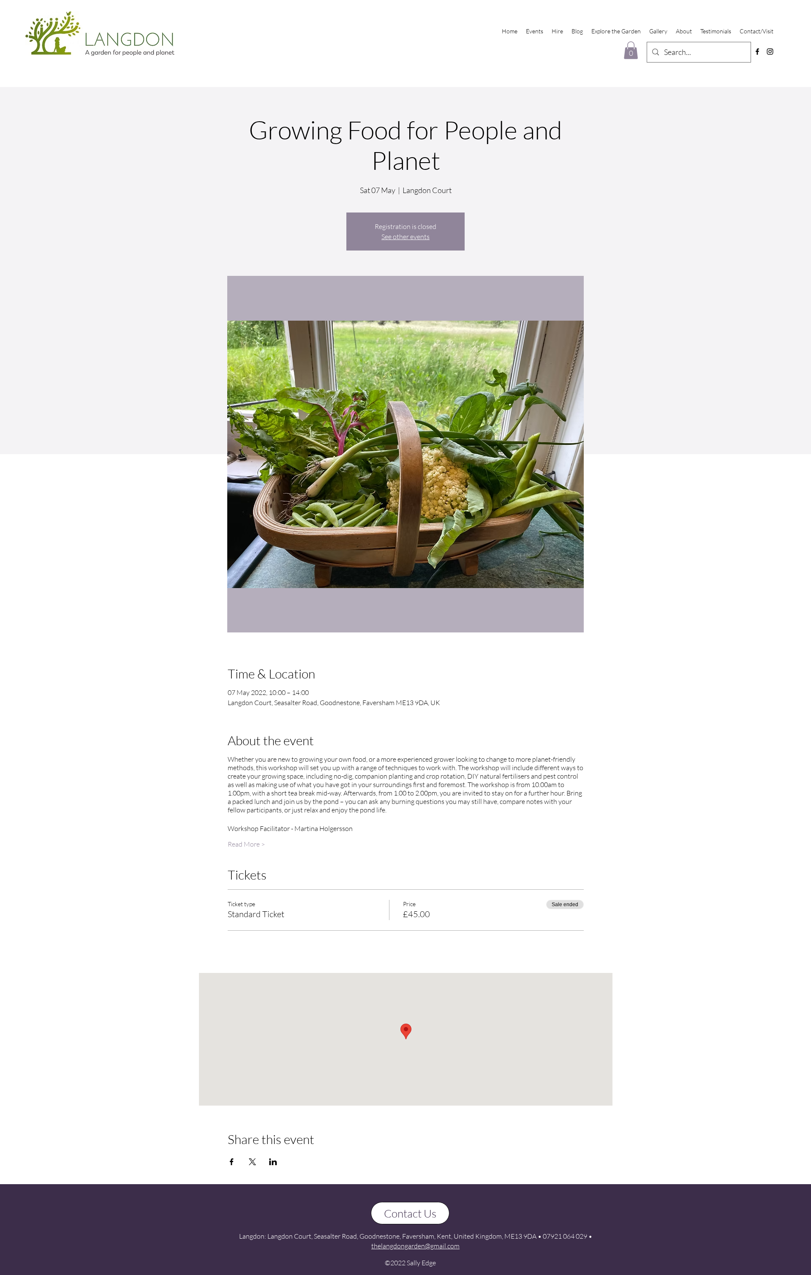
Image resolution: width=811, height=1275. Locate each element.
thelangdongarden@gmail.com (415, 1246)
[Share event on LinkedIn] (273, 1161)
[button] (630, 50)
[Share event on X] (252, 1161)
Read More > (246, 844)
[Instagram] (770, 51)
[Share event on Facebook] (232, 1161)
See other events (405, 236)
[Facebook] (757, 51)
